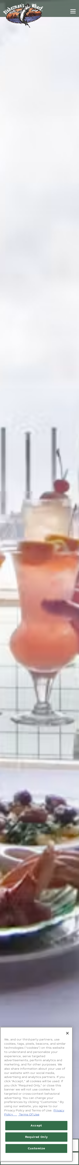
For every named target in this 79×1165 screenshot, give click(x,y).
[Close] (67, 1033)
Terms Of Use (28, 1114)
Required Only (36, 1137)
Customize (36, 1148)
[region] (36, 1094)
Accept (36, 1125)
